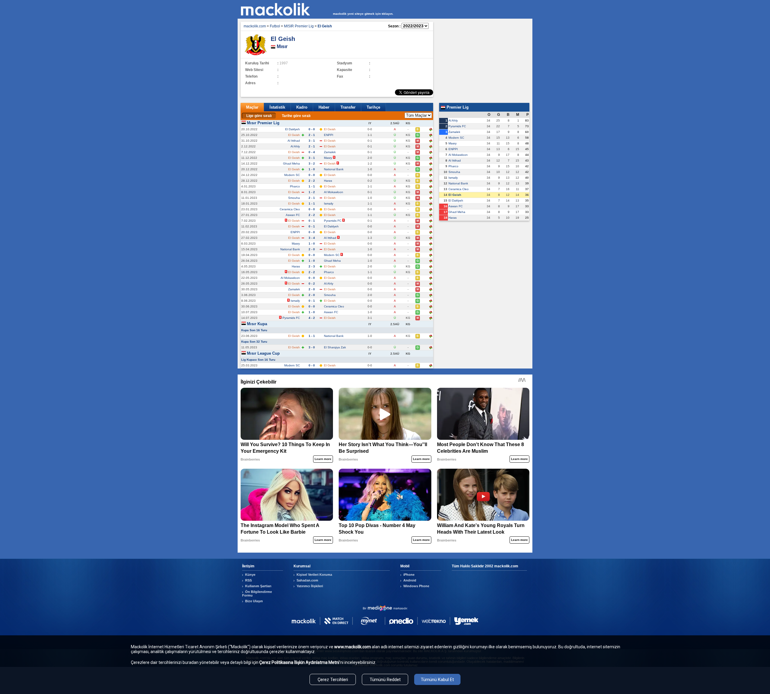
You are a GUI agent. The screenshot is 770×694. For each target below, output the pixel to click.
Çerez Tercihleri (333, 679)
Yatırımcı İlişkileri (310, 586)
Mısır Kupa (257, 324)
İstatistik (277, 107)
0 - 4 (312, 152)
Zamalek (330, 152)
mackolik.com (255, 26)
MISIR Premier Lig (299, 26)
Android (409, 580)
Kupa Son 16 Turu (254, 330)
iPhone (408, 574)
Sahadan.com (307, 580)
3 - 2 (312, 163)
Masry (328, 157)
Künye (250, 574)
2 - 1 (312, 135)
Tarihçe (373, 107)
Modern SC (292, 175)
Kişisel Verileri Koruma (314, 574)
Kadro (301, 107)
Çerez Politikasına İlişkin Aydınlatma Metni (299, 662)
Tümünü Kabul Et (437, 679)
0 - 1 (312, 220)
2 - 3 (312, 266)
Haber (324, 107)
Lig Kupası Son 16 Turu (258, 359)
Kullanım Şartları (258, 586)
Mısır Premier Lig (263, 123)
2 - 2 (312, 180)
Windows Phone (416, 586)
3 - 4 (312, 237)
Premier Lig (457, 107)
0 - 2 (312, 283)
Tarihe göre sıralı (296, 116)
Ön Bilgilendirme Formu (257, 593)
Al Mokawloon (333, 192)
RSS (248, 580)
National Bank (333, 169)
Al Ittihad (294, 140)
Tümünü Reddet (385, 679)
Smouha (294, 197)
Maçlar (252, 107)
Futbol (275, 26)
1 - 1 (312, 186)
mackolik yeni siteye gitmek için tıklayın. (363, 13)
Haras (328, 180)
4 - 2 (312, 317)
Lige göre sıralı (259, 116)
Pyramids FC (332, 220)
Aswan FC (293, 215)
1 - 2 (312, 192)
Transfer (348, 107)
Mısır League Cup (263, 353)
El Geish (454, 194)
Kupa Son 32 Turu (254, 341)
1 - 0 (312, 169)
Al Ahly (295, 146)
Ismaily (328, 203)
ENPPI (328, 135)
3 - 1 (312, 140)
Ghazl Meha (291, 163)
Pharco (295, 186)
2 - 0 (312, 249)
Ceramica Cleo (290, 209)
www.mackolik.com (352, 646)
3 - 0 (312, 347)
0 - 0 (312, 129)
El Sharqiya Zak (335, 347)
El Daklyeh (292, 129)
